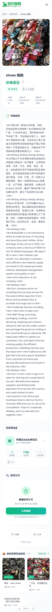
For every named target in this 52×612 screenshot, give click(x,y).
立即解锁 (26, 510)
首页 (4, 14)
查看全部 (42, 553)
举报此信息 (26, 542)
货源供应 (13, 14)
